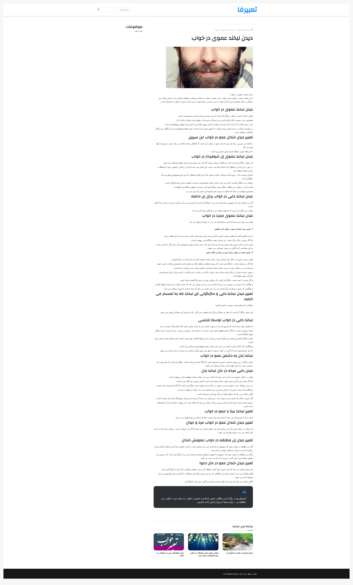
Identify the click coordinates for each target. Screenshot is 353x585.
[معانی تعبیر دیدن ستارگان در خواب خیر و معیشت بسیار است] (203, 541)
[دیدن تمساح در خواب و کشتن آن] (238, 541)
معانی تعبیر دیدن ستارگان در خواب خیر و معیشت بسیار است (204, 554)
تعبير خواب (240, 30)
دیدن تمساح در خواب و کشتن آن (239, 553)
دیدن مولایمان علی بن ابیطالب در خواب (170, 554)
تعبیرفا (248, 30)
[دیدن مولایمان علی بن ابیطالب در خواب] (169, 541)
